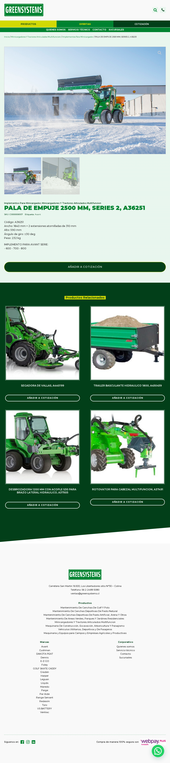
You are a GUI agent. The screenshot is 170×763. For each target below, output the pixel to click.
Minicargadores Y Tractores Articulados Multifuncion (36, 37)
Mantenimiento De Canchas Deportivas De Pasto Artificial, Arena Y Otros (85, 614)
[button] (163, 10)
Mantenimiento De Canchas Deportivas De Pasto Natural (85, 611)
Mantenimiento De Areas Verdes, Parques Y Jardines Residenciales (85, 618)
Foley (44, 664)
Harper (45, 675)
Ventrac (44, 712)
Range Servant (44, 697)
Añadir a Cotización (85, 266)
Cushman (44, 650)
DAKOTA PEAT (44, 653)
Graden (44, 672)
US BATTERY (44, 708)
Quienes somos (56, 29)
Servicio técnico (79, 29)
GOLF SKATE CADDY (44, 668)
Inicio (7, 37)
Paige (44, 690)
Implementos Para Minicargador (77, 37)
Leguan (44, 679)
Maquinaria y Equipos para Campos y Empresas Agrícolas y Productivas (85, 633)
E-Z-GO (44, 661)
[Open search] (155, 10)
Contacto (99, 29)
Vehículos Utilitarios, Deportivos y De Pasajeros (85, 629)
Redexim (44, 701)
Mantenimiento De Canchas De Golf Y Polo (85, 607)
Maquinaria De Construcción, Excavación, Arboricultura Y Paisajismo (85, 625)
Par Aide (45, 694)
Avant (38, 214)
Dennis (45, 657)
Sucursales (116, 29)
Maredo (44, 686)
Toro (44, 705)
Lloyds (44, 683)
